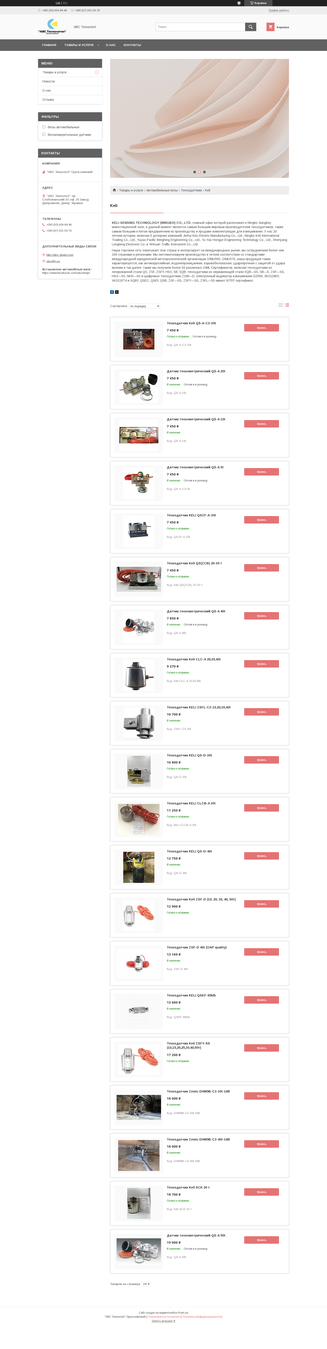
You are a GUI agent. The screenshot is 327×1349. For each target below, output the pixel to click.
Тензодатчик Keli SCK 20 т (188, 1187)
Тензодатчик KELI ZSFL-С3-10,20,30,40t (199, 707)
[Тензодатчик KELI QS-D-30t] (138, 771)
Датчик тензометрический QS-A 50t (196, 1235)
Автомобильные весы (162, 190)
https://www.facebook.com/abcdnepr (66, 273)
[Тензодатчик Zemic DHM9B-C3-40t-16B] (138, 1155)
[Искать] (250, 27)
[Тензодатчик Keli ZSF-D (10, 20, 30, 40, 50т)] (138, 915)
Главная (49, 45)
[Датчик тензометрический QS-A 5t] (138, 483)
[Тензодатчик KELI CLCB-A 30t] (138, 819)
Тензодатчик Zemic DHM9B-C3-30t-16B (198, 1091)
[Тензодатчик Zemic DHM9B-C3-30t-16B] (138, 1107)
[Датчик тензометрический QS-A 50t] (138, 1251)
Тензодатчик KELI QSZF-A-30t (191, 515)
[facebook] (112, 293)
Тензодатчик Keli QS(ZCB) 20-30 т (194, 563)
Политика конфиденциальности (202, 1316)
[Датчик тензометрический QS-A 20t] (138, 387)
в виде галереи (281, 306)
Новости (48, 81)
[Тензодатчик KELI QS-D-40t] (138, 867)
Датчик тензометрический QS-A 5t (195, 467)
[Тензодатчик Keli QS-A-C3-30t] (138, 339)
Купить (261, 327)
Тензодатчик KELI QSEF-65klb (191, 995)
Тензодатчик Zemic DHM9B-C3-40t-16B (198, 1139)
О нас (111, 45)
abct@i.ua (53, 261)
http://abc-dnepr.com (59, 255)
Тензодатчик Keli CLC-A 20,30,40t (194, 659)
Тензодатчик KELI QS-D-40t (189, 851)
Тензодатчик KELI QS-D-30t (189, 755)
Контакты (132, 45)
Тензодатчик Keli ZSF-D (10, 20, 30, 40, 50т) (201, 899)
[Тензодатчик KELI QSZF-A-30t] (138, 531)
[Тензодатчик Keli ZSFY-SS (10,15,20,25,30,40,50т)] (138, 1059)
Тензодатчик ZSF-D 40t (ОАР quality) (197, 947)
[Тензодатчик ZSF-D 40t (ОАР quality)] (138, 963)
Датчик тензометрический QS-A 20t (196, 371)
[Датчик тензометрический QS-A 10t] (138, 435)
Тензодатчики (191, 190)
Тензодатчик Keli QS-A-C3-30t (191, 323)
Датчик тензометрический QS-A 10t (196, 419)
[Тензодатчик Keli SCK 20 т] (138, 1203)
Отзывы (48, 99)
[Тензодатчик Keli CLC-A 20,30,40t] (138, 675)
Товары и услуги (78, 45)
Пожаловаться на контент (164, 1316)
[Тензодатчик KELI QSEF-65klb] (138, 1011)
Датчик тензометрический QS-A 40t (196, 611)
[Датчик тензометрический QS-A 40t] (138, 627)
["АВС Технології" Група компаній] (53, 33)
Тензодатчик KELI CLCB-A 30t (191, 803)
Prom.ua (183, 1312)
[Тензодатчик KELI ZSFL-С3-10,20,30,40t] (138, 723)
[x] (117, 293)
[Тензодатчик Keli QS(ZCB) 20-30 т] (138, 579)
